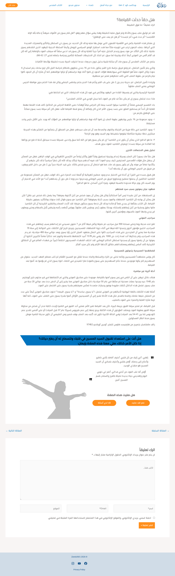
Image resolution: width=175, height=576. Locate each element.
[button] (87, 5)
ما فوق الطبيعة (134, 25)
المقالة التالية (14, 431)
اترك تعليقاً (149, 25)
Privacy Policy (79, 569)
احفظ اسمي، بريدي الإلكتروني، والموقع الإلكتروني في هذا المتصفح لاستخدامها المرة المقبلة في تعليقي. (99, 518)
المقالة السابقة (160, 431)
